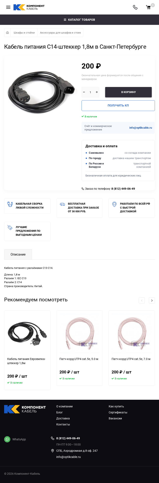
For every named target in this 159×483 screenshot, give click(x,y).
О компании (64, 406)
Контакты (63, 424)
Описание (18, 254)
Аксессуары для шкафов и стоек (60, 32)
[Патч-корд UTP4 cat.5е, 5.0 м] (79, 333)
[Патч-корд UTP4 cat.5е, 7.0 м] (132, 333)
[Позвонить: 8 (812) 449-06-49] (135, 7)
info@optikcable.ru (140, 127)
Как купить (116, 406)
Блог (59, 412)
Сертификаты (118, 412)
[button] (152, 300)
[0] (148, 7)
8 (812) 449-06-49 (123, 188)
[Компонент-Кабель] (27, 409)
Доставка (63, 418)
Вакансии (115, 418)
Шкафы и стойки (24, 32)
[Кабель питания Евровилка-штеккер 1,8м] (27, 333)
